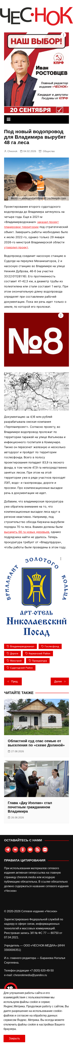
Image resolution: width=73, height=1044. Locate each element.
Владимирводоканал (22, 646)
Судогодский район (21, 667)
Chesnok (12, 151)
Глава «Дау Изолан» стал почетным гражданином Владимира (30, 807)
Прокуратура (39, 660)
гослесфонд (52, 646)
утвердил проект (16, 247)
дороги (14, 653)
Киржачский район (39, 653)
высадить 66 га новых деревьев (26, 532)
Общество (49, 151)
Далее (58, 681)
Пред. (14, 681)
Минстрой (16, 660)
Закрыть (14, 1038)
